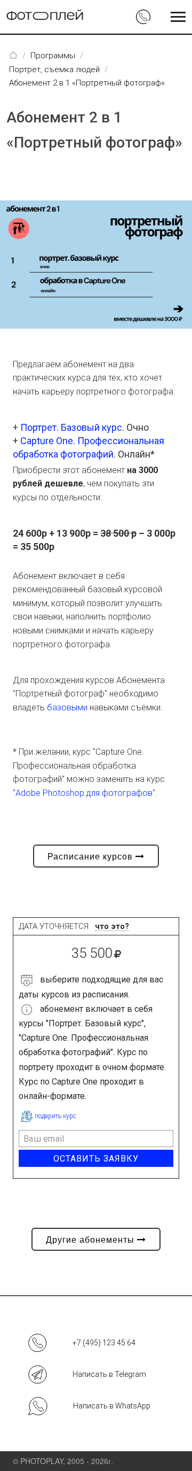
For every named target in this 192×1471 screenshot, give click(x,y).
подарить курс (55, 1116)
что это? (112, 926)
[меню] (178, 17)
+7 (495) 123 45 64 (104, 1342)
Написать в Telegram (109, 1374)
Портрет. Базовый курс (71, 427)
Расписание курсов (91, 856)
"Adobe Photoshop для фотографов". (85, 793)
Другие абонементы (91, 1239)
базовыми (67, 707)
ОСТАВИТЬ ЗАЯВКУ (96, 1158)
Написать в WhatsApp (111, 1406)
